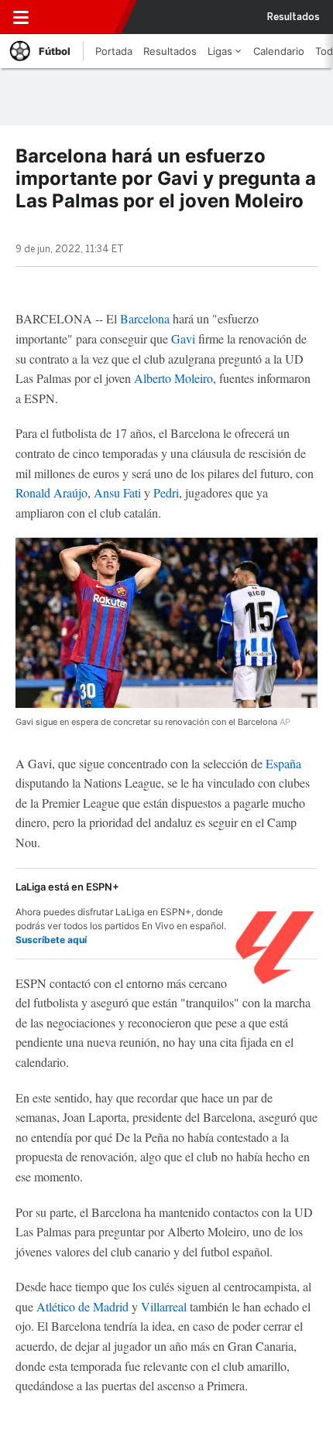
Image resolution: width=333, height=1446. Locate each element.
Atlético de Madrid (82, 1306)
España (283, 763)
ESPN (80, 17)
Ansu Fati (117, 492)
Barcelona (145, 318)
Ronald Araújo (51, 492)
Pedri (166, 492)
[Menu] (21, 17)
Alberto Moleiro (173, 378)
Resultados (293, 17)
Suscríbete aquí (51, 939)
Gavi (183, 338)
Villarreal (164, 1306)
